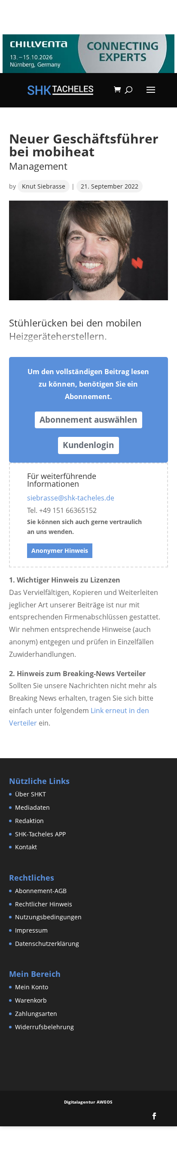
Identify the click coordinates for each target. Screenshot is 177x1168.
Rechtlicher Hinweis (43, 904)
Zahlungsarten (36, 1013)
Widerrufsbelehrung (44, 1027)
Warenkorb (31, 1000)
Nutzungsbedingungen (48, 917)
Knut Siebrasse (43, 186)
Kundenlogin (88, 445)
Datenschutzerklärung (47, 943)
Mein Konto (31, 987)
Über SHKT (30, 794)
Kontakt (26, 847)
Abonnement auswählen (88, 419)
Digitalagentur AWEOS (88, 1102)
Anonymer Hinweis (59, 550)
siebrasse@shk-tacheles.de (70, 498)
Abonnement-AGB (41, 891)
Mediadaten (32, 807)
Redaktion (29, 821)
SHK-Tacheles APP (40, 834)
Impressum (31, 930)
